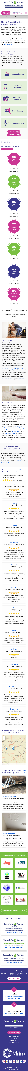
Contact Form (16, 975)
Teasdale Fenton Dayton (14, 962)
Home (4, 17)
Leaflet (4, 763)
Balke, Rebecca (9, 834)
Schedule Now (7, 149)
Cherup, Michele (9, 796)
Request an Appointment (6, 13)
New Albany (21, 369)
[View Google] (7, 1061)
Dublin (4, 369)
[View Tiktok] (17, 1061)
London (17, 426)
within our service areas (12, 430)
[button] (6, 748)
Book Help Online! (14, 1032)
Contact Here (19, 1013)
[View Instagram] (24, 1061)
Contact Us (14, 1038)
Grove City (10, 369)
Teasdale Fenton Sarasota (14, 932)
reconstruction (8, 44)
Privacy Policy (14, 1040)
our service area (20, 371)
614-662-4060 (17, 14)
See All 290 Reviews (19, 471)
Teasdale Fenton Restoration (14, 947)
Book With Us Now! (14, 134)
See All (24, 771)
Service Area (11, 17)
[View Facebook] (10, 1061)
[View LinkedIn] (20, 1061)
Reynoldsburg (19, 428)
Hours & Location (14, 1036)
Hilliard (15, 369)
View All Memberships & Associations (14, 910)
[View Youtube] (14, 1061)
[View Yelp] (3, 1061)
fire (8, 41)
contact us (14, 64)
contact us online (10, 433)
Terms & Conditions (14, 1043)
